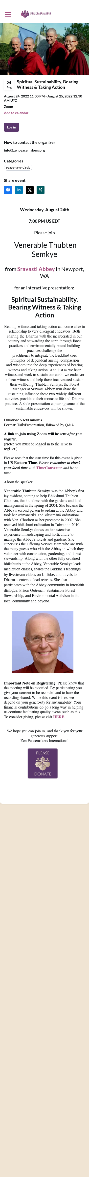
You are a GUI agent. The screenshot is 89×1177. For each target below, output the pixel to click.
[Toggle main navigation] (8, 14)
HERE (59, 716)
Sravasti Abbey (36, 269)
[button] (16, 113)
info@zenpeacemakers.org (24, 150)
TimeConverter (49, 467)
